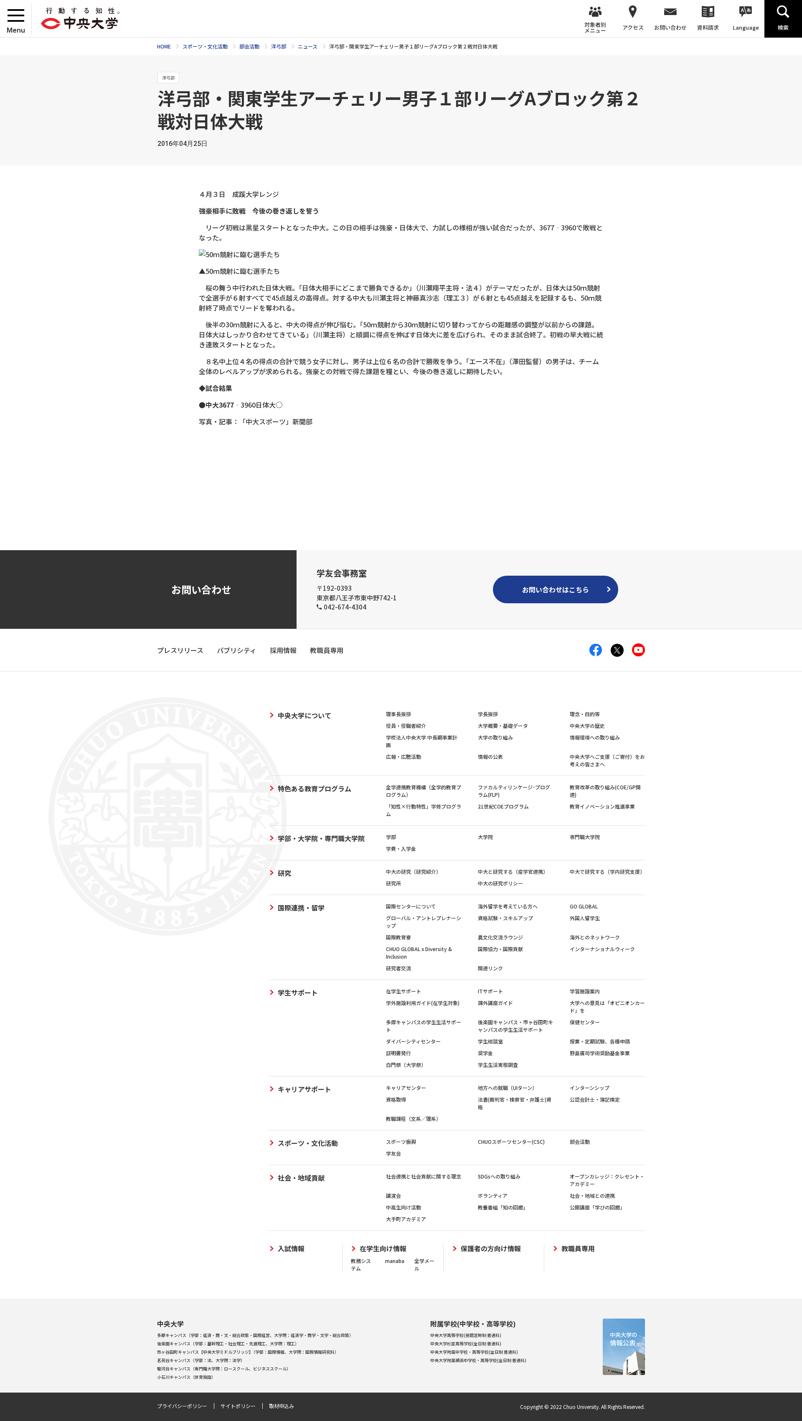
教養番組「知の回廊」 (503, 1207)
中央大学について (304, 715)
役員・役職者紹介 (406, 725)
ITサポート (490, 991)
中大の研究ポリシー (500, 883)
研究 (284, 873)
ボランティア (493, 1195)
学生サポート (298, 992)
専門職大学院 (585, 836)
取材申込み (281, 1405)
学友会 (393, 1153)
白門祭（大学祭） (406, 1064)
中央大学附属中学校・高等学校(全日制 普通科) (474, 1352)
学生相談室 (490, 1041)
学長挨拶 (488, 713)
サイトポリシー (238, 1405)
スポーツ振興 (401, 1141)
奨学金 (485, 1052)
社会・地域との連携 (592, 1195)
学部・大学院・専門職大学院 (321, 838)
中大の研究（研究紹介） (413, 871)
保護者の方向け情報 (491, 1248)
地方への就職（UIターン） (507, 1087)
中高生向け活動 (403, 1207)
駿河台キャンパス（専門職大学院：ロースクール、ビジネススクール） (224, 1368)
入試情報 (291, 1248)
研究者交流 (398, 968)
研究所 (393, 883)
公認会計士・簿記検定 (595, 1099)
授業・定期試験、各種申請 (600, 1041)
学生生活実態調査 (498, 1064)
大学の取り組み (495, 737)
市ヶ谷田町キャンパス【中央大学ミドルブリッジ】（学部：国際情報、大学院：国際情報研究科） (248, 1352)
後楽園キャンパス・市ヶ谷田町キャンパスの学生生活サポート (515, 1025)
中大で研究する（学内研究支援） (607, 871)
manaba (394, 1260)
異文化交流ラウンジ (500, 937)
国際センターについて (411, 906)
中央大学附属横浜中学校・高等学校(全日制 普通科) (478, 1360)
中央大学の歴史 (587, 725)
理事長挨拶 (398, 713)
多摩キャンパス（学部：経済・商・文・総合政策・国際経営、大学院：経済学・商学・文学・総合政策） (255, 1335)
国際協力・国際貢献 (500, 948)
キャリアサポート (304, 1089)
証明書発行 (398, 1052)
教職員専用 (578, 1248)
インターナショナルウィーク (602, 948)
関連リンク (490, 968)
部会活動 (580, 1141)
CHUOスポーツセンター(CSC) (511, 1141)
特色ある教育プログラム (314, 788)
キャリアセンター (406, 1087)
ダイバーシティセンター (413, 1041)
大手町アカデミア (406, 1218)
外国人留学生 (585, 917)
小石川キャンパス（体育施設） (186, 1377)
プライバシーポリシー (182, 1405)
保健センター (585, 1022)
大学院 (485, 836)
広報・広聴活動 (403, 756)
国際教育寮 (398, 937)
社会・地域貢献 (301, 1178)
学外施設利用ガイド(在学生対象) (422, 1002)
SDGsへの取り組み (499, 1176)
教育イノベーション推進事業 (602, 806)
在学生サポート (403, 991)
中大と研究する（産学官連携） (513, 871)
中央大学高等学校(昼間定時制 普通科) (465, 1335)
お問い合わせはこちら (555, 589)
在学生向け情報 (383, 1248)
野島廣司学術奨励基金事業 (600, 1052)
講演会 (393, 1195)
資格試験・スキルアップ (505, 917)
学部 (391, 836)
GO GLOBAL (584, 906)
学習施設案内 (585, 991)
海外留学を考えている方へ (508, 906)
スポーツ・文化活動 (308, 1143)
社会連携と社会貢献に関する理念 (423, 1176)
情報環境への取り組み (595, 737)
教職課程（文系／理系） (413, 1118)
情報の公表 (490, 756)
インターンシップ (589, 1087)
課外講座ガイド (495, 1002)
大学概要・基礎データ (503, 725)
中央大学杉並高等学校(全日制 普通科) (465, 1343)
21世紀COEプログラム (503, 806)
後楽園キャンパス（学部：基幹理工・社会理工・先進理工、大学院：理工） (228, 1343)
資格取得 (396, 1099)
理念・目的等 (585, 713)
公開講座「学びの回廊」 (597, 1207)
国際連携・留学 (301, 908)
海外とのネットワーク (595, 937)
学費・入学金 (401, 848)
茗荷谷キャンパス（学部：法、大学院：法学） (201, 1360)
